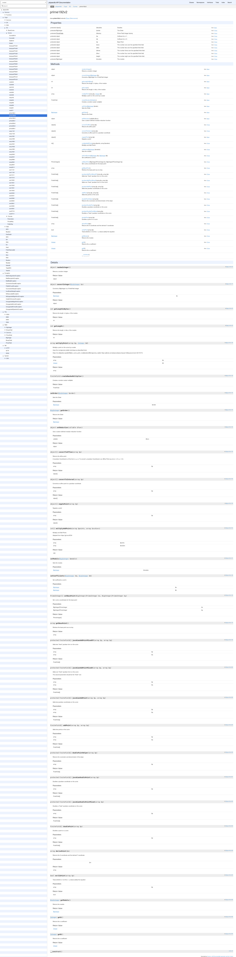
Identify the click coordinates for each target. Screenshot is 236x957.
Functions (9, 15)
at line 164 (230, 427)
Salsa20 (8, 265)
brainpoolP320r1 (13, 66)
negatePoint (85, 137)
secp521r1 (12, 167)
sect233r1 (11, 195)
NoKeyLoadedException (12, 294)
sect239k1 (12, 198)
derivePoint (85, 224)
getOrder (84, 112)
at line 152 (230, 595)
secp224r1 (12, 157)
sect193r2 (11, 190)
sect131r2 (11, 177)
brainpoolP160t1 (13, 48)
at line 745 (230, 451)
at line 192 (230, 639)
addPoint (84, 193)
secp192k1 (12, 149)
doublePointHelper (87, 199)
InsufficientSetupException (13, 291)
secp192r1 (12, 152)
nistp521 (11, 108)
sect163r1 (11, 183)
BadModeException (11, 281)
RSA (7, 226)
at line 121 (230, 558)
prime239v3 (12, 126)
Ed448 (11, 43)
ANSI (7, 317)
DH (7, 22)
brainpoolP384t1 (13, 74)
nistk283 (11, 92)
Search (230, 2)
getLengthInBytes (87, 81)
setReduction (86, 118)
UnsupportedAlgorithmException (14, 301)
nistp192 (11, 97)
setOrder (84, 106)
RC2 (7, 252)
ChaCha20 (8, 234)
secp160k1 (12, 141)
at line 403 (230, 826)
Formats (10, 216)
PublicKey (10, 224)
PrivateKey (10, 221)
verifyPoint (85, 230)
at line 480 (230, 899)
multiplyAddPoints (87, 143)
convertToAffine (86, 125)
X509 (7, 322)
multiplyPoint (85, 94)
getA (83, 242)
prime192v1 (12, 113)
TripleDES (8, 268)
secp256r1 (12, 162)
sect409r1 (11, 208)
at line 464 (230, 875)
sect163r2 (11, 185)
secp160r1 (12, 144)
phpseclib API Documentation (59, 2)
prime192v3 (12, 118)
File (6, 312)
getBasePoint (86, 168)
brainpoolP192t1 (13, 53)
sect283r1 (11, 203)
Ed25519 (11, 41)
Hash (7, 247)
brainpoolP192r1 (13, 51)
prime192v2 (12, 115)
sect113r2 (11, 172)
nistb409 (11, 84)
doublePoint (85, 217)
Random (8, 260)
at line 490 (230, 916)
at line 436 (230, 850)
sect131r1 (11, 175)
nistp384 (11, 105)
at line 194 (230, 503)
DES (7, 237)
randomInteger (86, 69)
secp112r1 (12, 131)
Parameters (11, 219)
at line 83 (231, 308)
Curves (10, 33)
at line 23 (231, 951)
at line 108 (230, 342)
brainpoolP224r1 (13, 56)
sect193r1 (11, 188)
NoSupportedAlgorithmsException (15, 296)
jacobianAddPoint (87, 186)
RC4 (7, 255)
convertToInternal (87, 131)
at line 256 (230, 697)
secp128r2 (12, 139)
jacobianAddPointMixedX (89, 180)
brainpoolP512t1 (13, 79)
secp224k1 (12, 154)
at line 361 (230, 776)
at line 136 (230, 575)
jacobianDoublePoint (88, 205)
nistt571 (11, 110)
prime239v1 (12, 121)
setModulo (85, 149)
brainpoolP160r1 (13, 46)
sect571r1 (11, 214)
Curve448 (11, 38)
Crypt (6, 17)
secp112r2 (12, 134)
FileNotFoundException (12, 286)
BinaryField (9, 330)
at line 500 (230, 933)
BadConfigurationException (13, 276)
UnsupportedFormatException (14, 307)
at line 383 (230, 801)
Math (6, 325)
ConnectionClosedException (13, 283)
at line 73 (231, 283)
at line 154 (230, 409)
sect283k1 (12, 201)
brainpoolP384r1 (13, 72)
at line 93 (231, 325)
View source (73, 18)
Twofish (8, 270)
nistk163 (11, 87)
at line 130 (230, 375)
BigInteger (9, 327)
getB (83, 248)
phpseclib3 (6, 10)
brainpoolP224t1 (13, 59)
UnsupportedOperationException (14, 309)
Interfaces (210, 2)
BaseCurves (11, 30)
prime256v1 (12, 128)
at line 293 (230, 724)
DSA (7, 25)
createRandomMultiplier (89, 100)
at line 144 (230, 392)
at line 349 (230, 752)
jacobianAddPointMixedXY (89, 174)
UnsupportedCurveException (13, 304)
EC (7, 28)
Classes (191, 2)
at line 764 (230, 478)
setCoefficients (86, 156)
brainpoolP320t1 (13, 69)
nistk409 (11, 95)
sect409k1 (12, 206)
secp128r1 (12, 136)
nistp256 (11, 103)
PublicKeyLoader (10, 250)
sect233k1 (12, 193)
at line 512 (230, 528)
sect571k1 (12, 211)
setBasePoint (86, 162)
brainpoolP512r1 (13, 77)
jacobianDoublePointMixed (89, 211)
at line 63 (231, 266)
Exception (7, 273)
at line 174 (230, 622)
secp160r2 (12, 146)
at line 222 (230, 667)
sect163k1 (12, 180)
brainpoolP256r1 (13, 61)
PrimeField (9, 335)
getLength (85, 88)
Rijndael (8, 263)
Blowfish (8, 232)
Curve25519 (12, 35)
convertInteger (86, 75)
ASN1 (7, 314)
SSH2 (7, 353)
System (7, 356)
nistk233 (11, 90)
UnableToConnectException (13, 299)
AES (7, 229)
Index (223, 2)
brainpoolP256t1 (13, 64)
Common (7, 12)
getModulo (85, 236)
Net (5, 345)
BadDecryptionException (12, 278)
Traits (217, 2)
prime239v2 (12, 123)
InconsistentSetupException (13, 288)
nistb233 (11, 82)
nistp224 (11, 100)
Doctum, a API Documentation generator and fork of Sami (220, 956)
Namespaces (200, 2)
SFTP (7, 348)
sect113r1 (11, 170)
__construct (85, 254)
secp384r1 (12, 164)
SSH (7, 358)
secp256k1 (12, 159)
